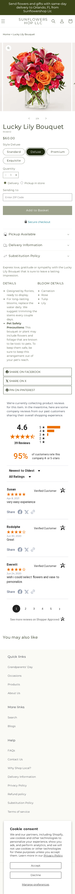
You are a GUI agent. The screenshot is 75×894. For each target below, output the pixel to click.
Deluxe (36, 152)
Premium (58, 152)
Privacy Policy (53, 855)
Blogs (12, 726)
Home (6, 34)
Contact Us (15, 759)
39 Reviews (26, 443)
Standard (14, 152)
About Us (14, 693)
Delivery (14, 183)
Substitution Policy (20, 803)
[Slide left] (29, 118)
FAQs (11, 750)
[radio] (53, 427)
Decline (36, 875)
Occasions (15, 675)
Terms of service (19, 811)
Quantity (9, 168)
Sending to (16, 190)
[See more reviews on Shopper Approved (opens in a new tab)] (33, 512)
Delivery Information (22, 776)
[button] (53, 21)
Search (12, 717)
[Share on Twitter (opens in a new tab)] (26, 512)
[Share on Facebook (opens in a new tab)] (20, 512)
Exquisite (14, 160)
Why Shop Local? (19, 768)
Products (14, 684)
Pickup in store (34, 183)
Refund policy (17, 794)
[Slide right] (46, 118)
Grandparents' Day (20, 667)
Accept (35, 865)
